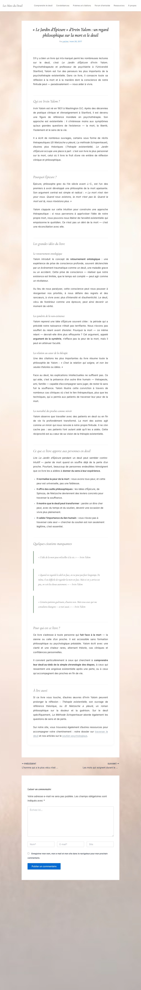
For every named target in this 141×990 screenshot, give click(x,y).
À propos (132, 5)
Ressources (119, 5)
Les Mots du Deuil (12, 5)
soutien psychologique (74, 735)
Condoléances (62, 5)
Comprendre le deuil (43, 5)
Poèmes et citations (82, 5)
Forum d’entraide (102, 5)
